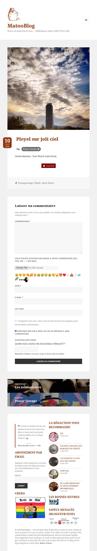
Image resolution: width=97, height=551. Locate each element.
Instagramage (25, 182)
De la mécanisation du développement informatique (69, 486)
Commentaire (22, 221)
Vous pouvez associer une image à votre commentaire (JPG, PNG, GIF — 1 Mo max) (46, 259)
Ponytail (64, 471)
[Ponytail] (53, 474)
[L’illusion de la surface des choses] (53, 461)
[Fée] (53, 437)
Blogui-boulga (30, 149)
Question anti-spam (25, 340)
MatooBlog (21, 25)
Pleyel (37, 182)
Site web (19, 309)
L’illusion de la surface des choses (70, 459)
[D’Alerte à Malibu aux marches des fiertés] (53, 449)
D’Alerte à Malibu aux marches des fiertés (71, 447)
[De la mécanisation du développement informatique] (53, 486)
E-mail (19, 297)
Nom (18, 286)
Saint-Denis (48, 182)
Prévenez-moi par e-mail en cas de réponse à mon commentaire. (42, 332)
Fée (61, 433)
